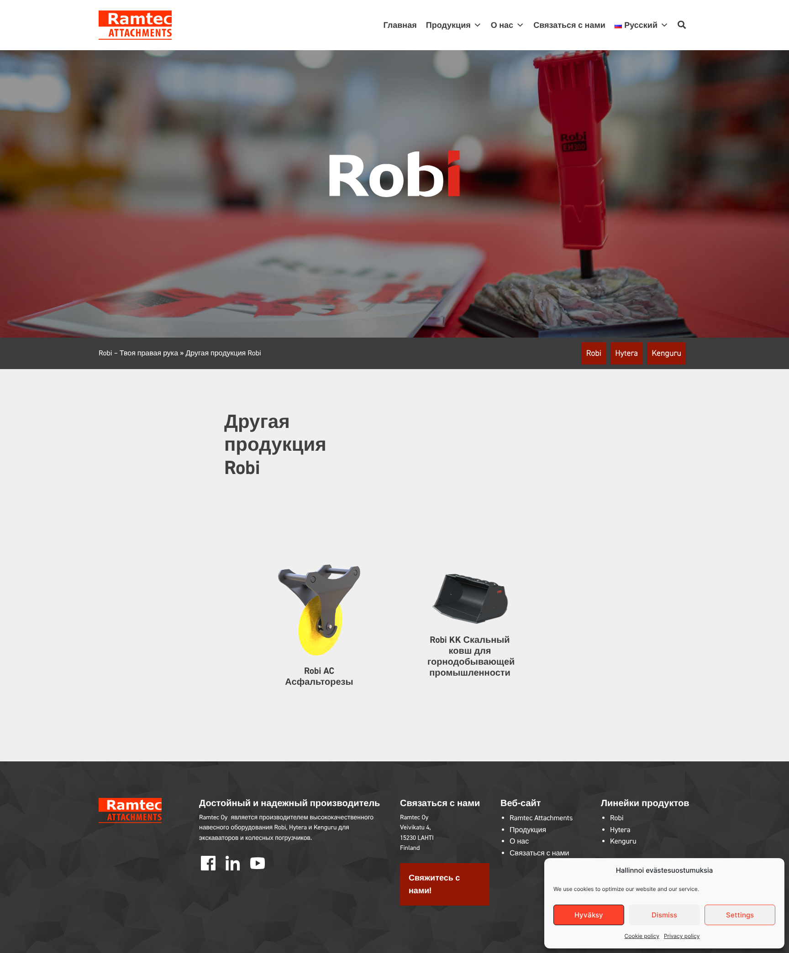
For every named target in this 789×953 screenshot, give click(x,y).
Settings (740, 915)
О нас (502, 25)
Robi (593, 353)
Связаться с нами (569, 25)
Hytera (626, 353)
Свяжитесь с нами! (434, 884)
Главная (400, 25)
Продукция (528, 830)
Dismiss (664, 915)
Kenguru (666, 353)
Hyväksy (588, 915)
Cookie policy (642, 935)
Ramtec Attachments (541, 818)
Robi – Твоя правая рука (138, 353)
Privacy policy (682, 935)
